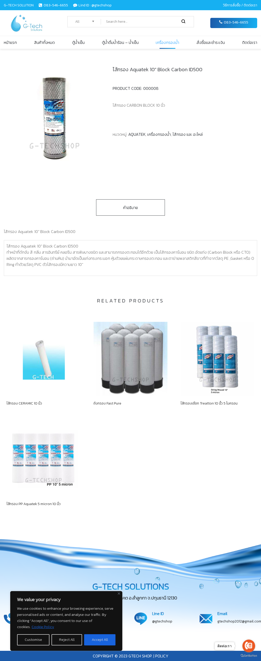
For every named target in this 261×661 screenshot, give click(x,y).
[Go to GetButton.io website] (249, 655)
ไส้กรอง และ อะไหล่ (188, 134)
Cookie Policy (43, 627)
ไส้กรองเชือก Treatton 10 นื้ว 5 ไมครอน (209, 403)
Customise (33, 639)
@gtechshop (162, 621)
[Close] (119, 593)
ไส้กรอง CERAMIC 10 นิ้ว (24, 403)
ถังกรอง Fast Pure (107, 403)
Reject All (67, 639)
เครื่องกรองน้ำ (159, 134)
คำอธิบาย (130, 207)
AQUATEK (137, 134)
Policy (161, 656)
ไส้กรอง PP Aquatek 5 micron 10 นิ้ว (34, 504)
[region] (66, 621)
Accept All (100, 639)
